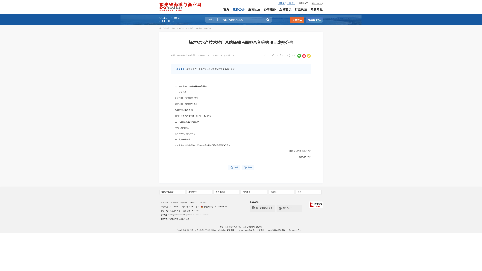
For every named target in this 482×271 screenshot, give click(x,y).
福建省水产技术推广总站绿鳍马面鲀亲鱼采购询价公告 (211, 69)
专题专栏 (317, 9)
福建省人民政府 (167, 192)
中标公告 (207, 28)
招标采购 (198, 28)
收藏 (234, 167)
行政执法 (301, 9)
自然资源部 (220, 192)
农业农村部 (193, 192)
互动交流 (285, 9)
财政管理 (189, 28)
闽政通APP (303, 3)
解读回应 (254, 9)
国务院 (281, 3)
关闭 (248, 167)
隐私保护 (174, 203)
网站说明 (193, 203)
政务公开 (239, 9)
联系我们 (164, 203)
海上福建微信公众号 (264, 208)
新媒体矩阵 (254, 202)
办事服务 (270, 9)
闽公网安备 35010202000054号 (216, 207)
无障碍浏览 (314, 19)
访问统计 (203, 203)
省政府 (290, 3)
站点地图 (184, 203)
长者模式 (297, 19)
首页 (226, 9)
